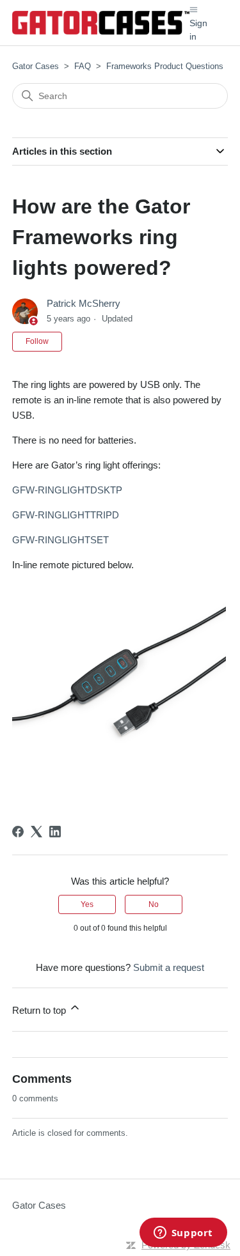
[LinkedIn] (55, 831)
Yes (87, 904)
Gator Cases (35, 66)
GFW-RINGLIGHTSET (60, 539)
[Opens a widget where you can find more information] (183, 1234)
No (153, 904)
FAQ (82, 66)
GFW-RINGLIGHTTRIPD (65, 514)
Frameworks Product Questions (164, 66)
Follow (37, 341)
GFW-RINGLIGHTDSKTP (67, 490)
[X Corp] (36, 831)
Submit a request (168, 967)
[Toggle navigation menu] (193, 8)
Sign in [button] (198, 30)
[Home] (100, 23)
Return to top (40, 1010)
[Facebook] (18, 831)
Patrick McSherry (83, 303)
